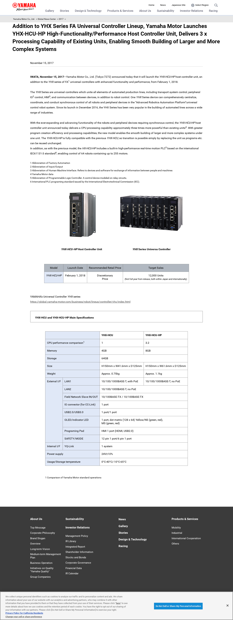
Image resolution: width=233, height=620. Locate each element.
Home (151, 5)
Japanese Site (178, 5)
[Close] (227, 605)
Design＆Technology (88, 10)
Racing (213, 10)
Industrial (177, 532)
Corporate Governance (78, 562)
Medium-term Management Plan (45, 556)
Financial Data (73, 568)
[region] (116, 606)
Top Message (38, 527)
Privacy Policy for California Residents (24, 613)
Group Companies (40, 576)
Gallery (49, 10)
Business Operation (41, 562)
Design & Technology (133, 539)
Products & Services (120, 10)
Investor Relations (191, 10)
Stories (64, 10)
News (163, 5)
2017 (61, 19)
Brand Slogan (37, 538)
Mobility (176, 527)
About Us (145, 10)
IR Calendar (71, 573)
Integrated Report (75, 546)
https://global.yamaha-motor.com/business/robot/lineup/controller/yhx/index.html (80, 301)
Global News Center (47, 19)
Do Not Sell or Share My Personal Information (178, 606)
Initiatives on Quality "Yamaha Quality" (41, 570)
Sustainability (165, 10)
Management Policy (76, 536)
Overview (35, 543)
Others (175, 543)
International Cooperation (186, 538)
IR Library (70, 541)
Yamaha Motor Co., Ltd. (24, 19)
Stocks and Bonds (75, 557)
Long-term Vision (40, 549)
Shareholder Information (79, 552)
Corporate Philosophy (42, 532)
